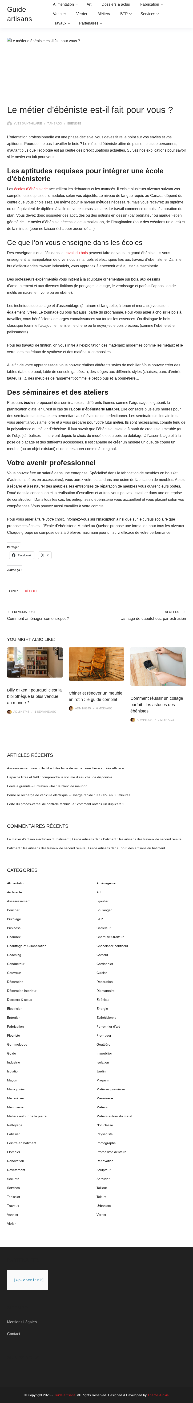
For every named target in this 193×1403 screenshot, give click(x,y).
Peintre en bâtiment (21, 1143)
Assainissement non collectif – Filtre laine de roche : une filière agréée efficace (65, 768)
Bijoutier (102, 901)
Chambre (14, 937)
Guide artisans (64, 1395)
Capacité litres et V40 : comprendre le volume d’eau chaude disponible (59, 777)
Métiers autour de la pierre (27, 1116)
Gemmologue (17, 1044)
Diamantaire (105, 991)
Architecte (14, 892)
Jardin (101, 1071)
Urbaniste (103, 1206)
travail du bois (76, 253)
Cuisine (102, 973)
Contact (13, 1334)
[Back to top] (188, 1398)
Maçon (12, 1080)
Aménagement (107, 883)
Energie (102, 1008)
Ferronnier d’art (108, 1026)
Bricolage (14, 919)
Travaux (59, 23)
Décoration (15, 982)
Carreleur (103, 928)
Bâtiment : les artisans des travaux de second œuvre (142, 839)
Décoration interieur (21, 991)
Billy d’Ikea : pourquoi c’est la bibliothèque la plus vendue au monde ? (34, 696)
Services (148, 14)
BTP (124, 14)
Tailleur (101, 1188)
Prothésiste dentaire (111, 1152)
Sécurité (13, 1179)
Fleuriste (13, 1035)
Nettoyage (14, 1125)
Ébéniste (74, 123)
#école (31, 591)
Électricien (14, 1008)
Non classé (104, 1125)
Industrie (13, 1062)
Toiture (101, 1197)
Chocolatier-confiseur (112, 946)
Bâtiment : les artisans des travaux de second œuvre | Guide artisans (58, 848)
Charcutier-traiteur (110, 937)
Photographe (106, 1143)
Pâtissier (13, 1134)
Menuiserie (104, 1098)
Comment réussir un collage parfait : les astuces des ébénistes (156, 704)
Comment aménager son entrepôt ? (38, 618)
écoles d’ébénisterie (31, 189)
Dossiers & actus (116, 4)
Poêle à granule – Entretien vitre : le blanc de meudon (47, 786)
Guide (11, 1053)
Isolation (102, 1062)
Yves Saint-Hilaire (28, 123)
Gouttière (103, 1044)
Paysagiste (104, 1134)
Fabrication (149, 4)
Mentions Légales (22, 1322)
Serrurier (103, 1179)
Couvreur (14, 973)
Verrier (81, 14)
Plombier (13, 1152)
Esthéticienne (106, 1017)
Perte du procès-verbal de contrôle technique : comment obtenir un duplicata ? (65, 804)
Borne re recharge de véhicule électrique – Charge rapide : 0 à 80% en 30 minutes (68, 795)
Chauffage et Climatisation (26, 946)
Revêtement (16, 1170)
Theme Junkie (158, 1395)
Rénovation (15, 1161)
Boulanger (104, 910)
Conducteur (15, 964)
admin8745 (21, 711)
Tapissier (13, 1197)
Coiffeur (102, 955)
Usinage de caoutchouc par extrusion (153, 618)
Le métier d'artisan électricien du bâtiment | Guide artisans (50, 839)
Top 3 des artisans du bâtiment (142, 848)
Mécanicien (15, 1098)
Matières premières (110, 1089)
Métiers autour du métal (114, 1116)
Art (89, 4)
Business (13, 928)
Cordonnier (104, 964)
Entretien (13, 1017)
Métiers (104, 14)
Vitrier (11, 1223)
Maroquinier (16, 1089)
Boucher (13, 910)
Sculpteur (103, 1170)
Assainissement (18, 901)
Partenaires (88, 23)
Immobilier (104, 1053)
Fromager (103, 1035)
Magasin (102, 1080)
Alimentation (63, 4)
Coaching (14, 955)
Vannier (59, 14)
